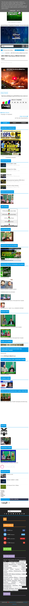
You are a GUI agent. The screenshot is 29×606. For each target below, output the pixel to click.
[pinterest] (11, 514)
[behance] (20, 514)
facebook (23, 122)
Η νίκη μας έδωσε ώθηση (11, 169)
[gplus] (9, 514)
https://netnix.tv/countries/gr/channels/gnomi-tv (14, 499)
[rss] (17, 514)
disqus (14, 122)
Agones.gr (12, 226)
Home (2, 53)
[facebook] (4, 514)
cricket (2, 496)
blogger (5, 122)
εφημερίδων (14, 157)
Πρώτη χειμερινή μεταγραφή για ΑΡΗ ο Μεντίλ (15, 180)
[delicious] (24, 514)
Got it (18, 10)
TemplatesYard (13, 602)
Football (2, 490)
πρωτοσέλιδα (9, 157)
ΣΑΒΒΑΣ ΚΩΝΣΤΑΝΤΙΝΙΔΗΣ (12, 50)
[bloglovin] (13, 514)
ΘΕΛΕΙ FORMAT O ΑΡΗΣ (11, 163)
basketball (3, 495)
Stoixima (16, 226)
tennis (2, 493)
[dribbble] (15, 514)
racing (2, 494)
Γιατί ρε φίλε (20, 50)
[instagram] (22, 514)
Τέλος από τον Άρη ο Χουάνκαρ (12, 185)
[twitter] (6, 514)
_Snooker (3, 491)
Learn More (12, 10)
